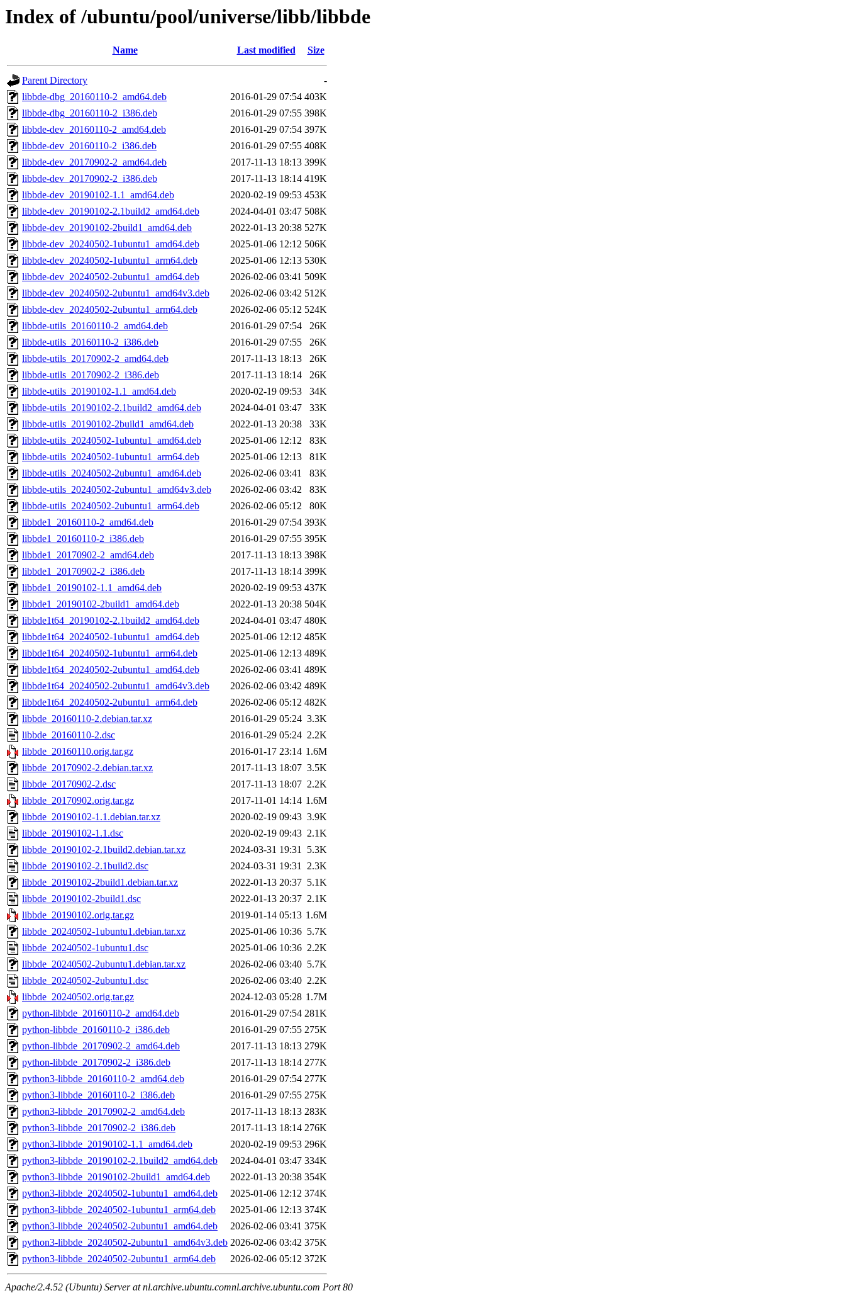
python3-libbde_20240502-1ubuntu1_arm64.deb (119, 1209)
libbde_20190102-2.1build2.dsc (85, 866)
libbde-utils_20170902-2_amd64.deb (95, 358)
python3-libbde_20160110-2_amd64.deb (103, 1078)
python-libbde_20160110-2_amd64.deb (100, 1013)
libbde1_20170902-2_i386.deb (83, 571)
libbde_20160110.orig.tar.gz (77, 751)
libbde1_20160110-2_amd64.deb (87, 522)
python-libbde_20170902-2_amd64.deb (101, 1046)
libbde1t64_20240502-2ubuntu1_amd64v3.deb (115, 685)
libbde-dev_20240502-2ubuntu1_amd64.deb (110, 276)
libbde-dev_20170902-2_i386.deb (89, 178)
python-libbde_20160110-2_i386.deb (96, 1029)
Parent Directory (54, 80)
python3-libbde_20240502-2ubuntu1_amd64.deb (120, 1226)
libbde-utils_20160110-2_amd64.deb (95, 325)
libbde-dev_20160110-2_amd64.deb (94, 129)
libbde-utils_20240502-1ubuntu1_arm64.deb (110, 456)
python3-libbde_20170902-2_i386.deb (98, 1127)
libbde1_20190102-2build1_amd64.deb (100, 604)
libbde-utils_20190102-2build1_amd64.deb (108, 424)
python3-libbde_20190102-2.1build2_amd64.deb (120, 1160)
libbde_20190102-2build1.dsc (81, 898)
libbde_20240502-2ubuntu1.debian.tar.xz (104, 964)
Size (316, 50)
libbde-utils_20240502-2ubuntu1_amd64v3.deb (116, 489)
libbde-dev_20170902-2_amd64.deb (94, 162)
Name (125, 50)
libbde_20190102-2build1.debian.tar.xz (100, 882)
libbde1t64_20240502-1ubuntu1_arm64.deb (109, 653)
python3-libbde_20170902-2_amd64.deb (103, 1111)
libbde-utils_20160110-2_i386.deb (90, 342)
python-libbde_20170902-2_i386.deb (96, 1062)
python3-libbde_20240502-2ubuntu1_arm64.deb (119, 1258)
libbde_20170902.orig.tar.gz (78, 800)
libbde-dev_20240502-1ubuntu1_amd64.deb (110, 244)
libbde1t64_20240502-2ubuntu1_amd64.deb (110, 669)
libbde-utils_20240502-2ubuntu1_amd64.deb (111, 473)
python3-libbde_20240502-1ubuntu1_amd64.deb (120, 1193)
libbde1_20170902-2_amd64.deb (88, 555)
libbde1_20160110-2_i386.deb (83, 538)
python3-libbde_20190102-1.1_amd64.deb (107, 1144)
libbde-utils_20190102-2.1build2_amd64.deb (111, 407)
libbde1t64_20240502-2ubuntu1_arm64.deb (109, 702)
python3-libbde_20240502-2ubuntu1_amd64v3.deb (125, 1242)
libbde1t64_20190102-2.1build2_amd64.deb (110, 620)
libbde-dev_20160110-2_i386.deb (89, 145)
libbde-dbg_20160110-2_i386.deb (89, 113)
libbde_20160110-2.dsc (68, 735)
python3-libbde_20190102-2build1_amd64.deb (116, 1176)
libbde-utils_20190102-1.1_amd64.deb (99, 391)
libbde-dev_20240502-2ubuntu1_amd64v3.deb (115, 293)
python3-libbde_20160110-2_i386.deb (98, 1095)
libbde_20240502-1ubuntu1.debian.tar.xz (104, 931)
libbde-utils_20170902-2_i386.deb (90, 375)
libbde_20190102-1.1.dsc (72, 833)
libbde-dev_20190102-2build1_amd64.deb (107, 227)
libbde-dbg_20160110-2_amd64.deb (94, 96)
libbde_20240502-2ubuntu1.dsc (85, 980)
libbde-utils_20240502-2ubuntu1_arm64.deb (110, 505)
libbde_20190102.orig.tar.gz (78, 915)
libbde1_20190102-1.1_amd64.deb (92, 587)
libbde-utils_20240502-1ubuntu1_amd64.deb (111, 440)
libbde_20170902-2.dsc (69, 784)
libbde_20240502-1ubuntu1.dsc (85, 947)
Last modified (266, 50)
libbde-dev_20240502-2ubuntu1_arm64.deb (109, 309)
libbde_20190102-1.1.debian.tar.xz (91, 816)
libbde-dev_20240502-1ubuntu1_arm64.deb (109, 260)
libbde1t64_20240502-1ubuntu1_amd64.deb (110, 636)
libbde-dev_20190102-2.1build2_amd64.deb (110, 211)
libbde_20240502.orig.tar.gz (78, 996)
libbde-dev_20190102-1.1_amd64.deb (98, 194)
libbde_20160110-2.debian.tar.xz (87, 718)
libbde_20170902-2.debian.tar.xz (87, 767)
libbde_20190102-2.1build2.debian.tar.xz (104, 849)
